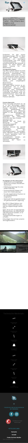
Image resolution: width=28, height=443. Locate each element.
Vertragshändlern (9, 220)
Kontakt (14, 434)
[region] (14, 241)
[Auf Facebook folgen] (11, 414)
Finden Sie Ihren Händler (14, 437)
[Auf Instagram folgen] (16, 414)
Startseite (14, 432)
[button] (26, 232)
